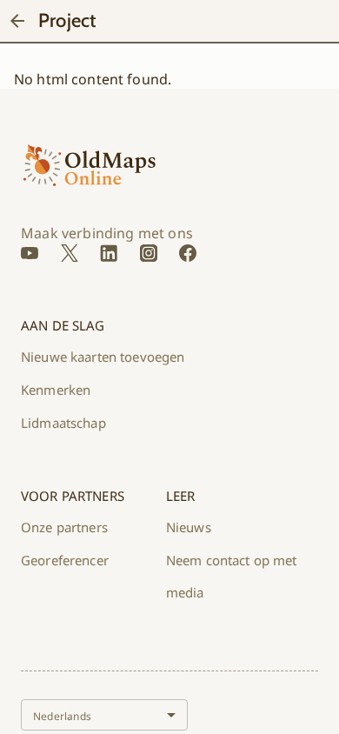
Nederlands (62, 716)
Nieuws (188, 527)
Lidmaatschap (63, 422)
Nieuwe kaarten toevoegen (102, 356)
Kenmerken (55, 389)
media (185, 592)
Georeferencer (65, 560)
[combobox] (104, 715)
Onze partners (64, 527)
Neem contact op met (231, 560)
